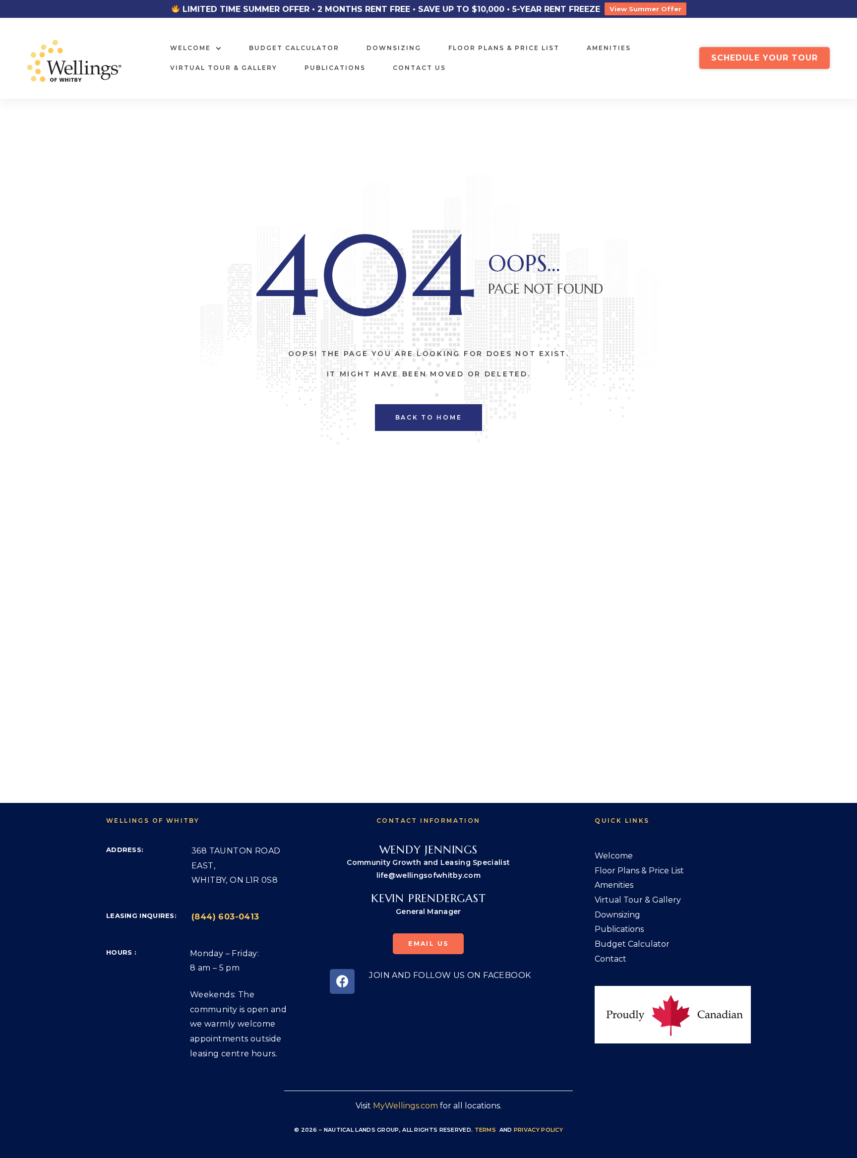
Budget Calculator (294, 48)
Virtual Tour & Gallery (223, 67)
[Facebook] (342, 981)
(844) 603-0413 (225, 916)
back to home (428, 417)
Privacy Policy (538, 1129)
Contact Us (419, 67)
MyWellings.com (405, 1105)
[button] (764, 58)
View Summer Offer (645, 9)
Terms (485, 1129)
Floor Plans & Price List (503, 48)
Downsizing (394, 48)
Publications (335, 67)
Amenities (609, 48)
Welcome (190, 48)
